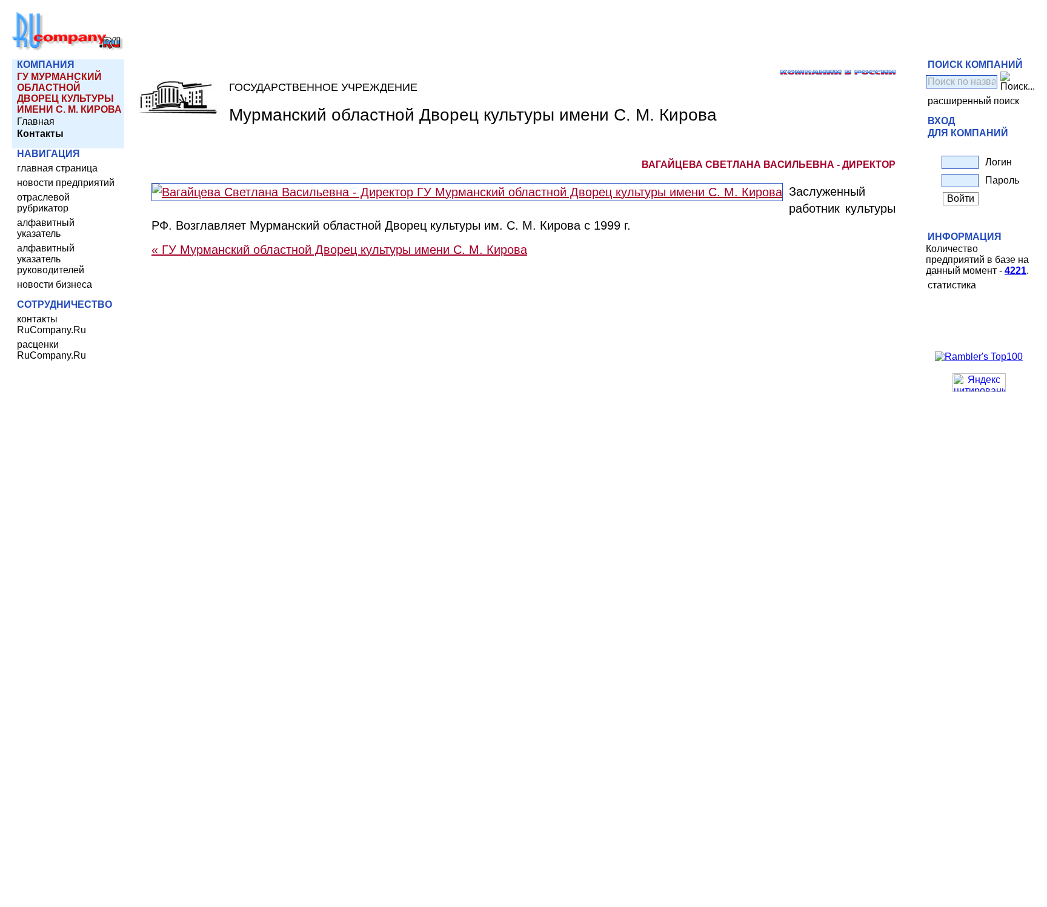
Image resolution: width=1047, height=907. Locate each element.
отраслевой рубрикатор (43, 202)
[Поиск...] (1017, 81)
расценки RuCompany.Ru (51, 349)
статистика (952, 285)
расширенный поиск (973, 101)
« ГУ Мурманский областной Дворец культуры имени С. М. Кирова (339, 249)
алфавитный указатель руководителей (50, 259)
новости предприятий (66, 183)
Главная (36, 121)
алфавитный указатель (46, 228)
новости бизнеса (54, 284)
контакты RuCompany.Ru (51, 324)
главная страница (57, 168)
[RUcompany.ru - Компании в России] (68, 48)
